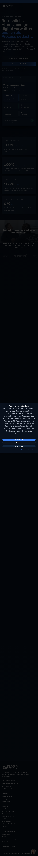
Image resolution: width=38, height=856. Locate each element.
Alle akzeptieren (19, 439)
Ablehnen (19, 443)
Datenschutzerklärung (28, 450)
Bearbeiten (19, 446)
